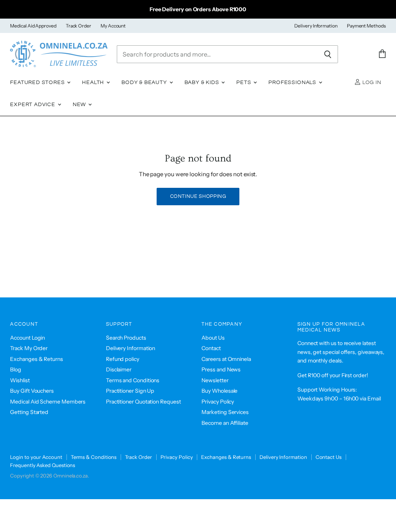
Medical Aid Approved (33, 26)
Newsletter (214, 380)
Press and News (221, 369)
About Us (212, 337)
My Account (113, 26)
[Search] (327, 54)
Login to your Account (36, 457)
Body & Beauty (145, 82)
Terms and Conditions (133, 380)
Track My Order (29, 348)
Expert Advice (33, 104)
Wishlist (19, 380)
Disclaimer (118, 369)
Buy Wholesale (219, 390)
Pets (244, 82)
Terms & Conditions (94, 457)
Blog (15, 369)
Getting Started (29, 412)
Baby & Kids (202, 82)
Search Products (126, 337)
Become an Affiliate (224, 422)
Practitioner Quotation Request (143, 401)
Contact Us (328, 457)
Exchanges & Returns (36, 359)
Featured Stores (38, 82)
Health (94, 82)
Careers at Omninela (226, 359)
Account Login (27, 337)
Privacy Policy (217, 401)
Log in (371, 82)
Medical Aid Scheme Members (47, 401)
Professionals (293, 82)
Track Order (78, 26)
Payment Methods (366, 26)
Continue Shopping (198, 196)
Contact (210, 348)
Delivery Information (316, 26)
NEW (80, 104)
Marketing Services (225, 412)
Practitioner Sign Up (130, 390)
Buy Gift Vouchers (32, 390)
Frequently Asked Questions (42, 465)
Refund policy (122, 359)
